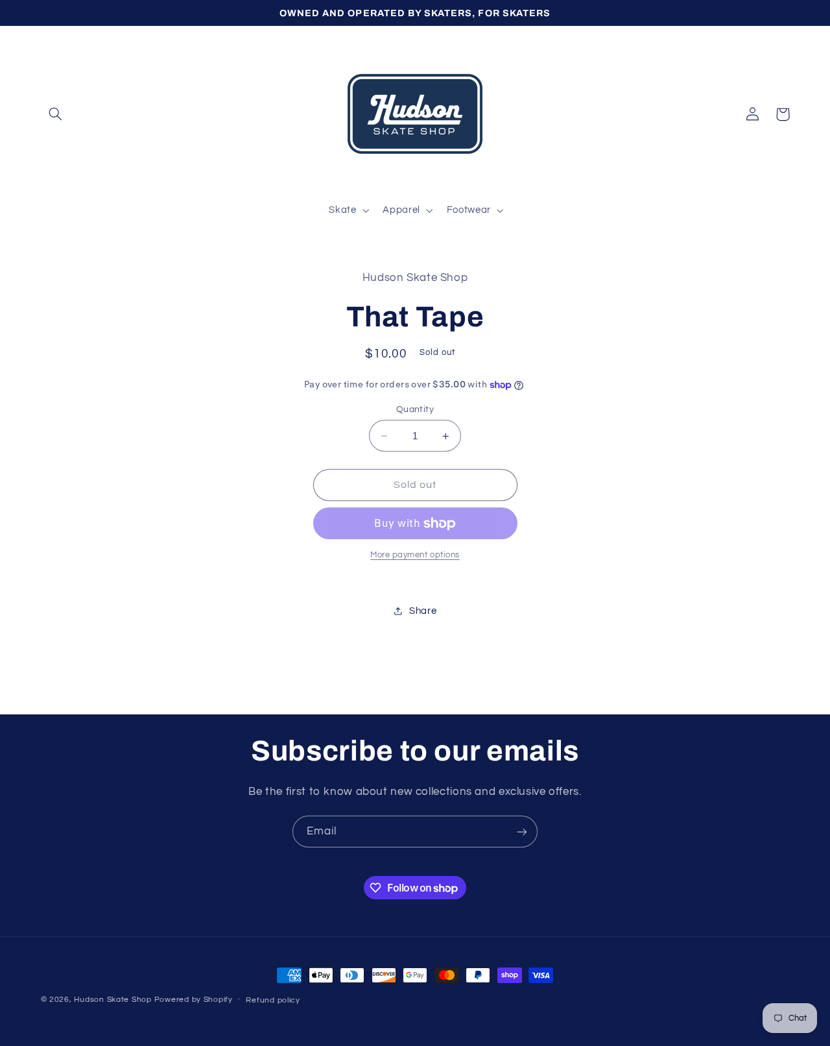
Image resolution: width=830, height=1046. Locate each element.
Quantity (415, 409)
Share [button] (422, 611)
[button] (56, 114)
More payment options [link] (415, 555)
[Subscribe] (522, 831)
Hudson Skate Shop (113, 999)
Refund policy (273, 1000)
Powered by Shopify (193, 999)
